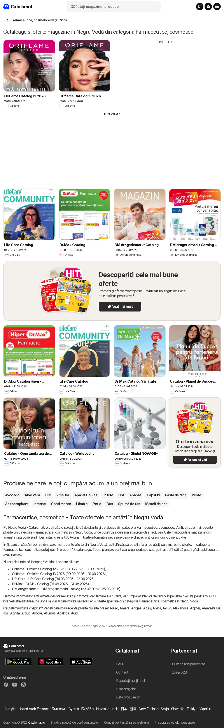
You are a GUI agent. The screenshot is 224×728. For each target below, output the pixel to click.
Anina (156, 608)
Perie (97, 504)
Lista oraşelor (126, 689)
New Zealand (148, 709)
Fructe (107, 495)
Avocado (12, 495)
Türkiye (192, 709)
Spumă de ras (129, 504)
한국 (133, 709)
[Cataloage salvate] (199, 6)
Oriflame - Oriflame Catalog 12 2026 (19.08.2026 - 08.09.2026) (58, 569)
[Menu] (217, 6)
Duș (110, 504)
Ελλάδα (87, 709)
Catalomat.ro (36, 722)
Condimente (61, 504)
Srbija (165, 709)
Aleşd (114, 608)
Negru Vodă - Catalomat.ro (28, 527)
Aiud (74, 613)
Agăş (147, 608)
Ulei (48, 495)
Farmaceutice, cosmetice (155, 527)
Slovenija (177, 709)
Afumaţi (49, 613)
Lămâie (82, 504)
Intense (40, 504)
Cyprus (73, 709)
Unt (121, 495)
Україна (205, 709)
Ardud (25, 613)
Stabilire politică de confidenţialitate (74, 722)
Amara (124, 608)
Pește (196, 495)
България (59, 709)
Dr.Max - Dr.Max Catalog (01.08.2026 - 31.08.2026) (50, 584)
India (115, 709)
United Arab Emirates (33, 709)
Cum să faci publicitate (188, 664)
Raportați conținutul (130, 680)
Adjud (167, 608)
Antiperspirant (16, 504)
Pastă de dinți (176, 495)
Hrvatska (102, 709)
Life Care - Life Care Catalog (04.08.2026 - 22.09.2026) (53, 579)
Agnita (15, 613)
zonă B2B (179, 672)
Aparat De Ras (85, 495)
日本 (124, 709)
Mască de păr (156, 504)
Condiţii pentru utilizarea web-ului (126, 722)
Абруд (195, 608)
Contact (122, 672)
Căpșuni (153, 495)
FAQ (119, 664)
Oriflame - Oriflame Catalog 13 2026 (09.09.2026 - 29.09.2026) (59, 574)
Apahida (63, 613)
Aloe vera (32, 495)
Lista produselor (128, 697)
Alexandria (180, 608)
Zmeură (62, 495)
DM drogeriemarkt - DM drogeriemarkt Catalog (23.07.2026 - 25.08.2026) (66, 589)
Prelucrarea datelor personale (175, 722)
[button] (208, 6)
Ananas (135, 495)
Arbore (37, 613)
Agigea (136, 608)
